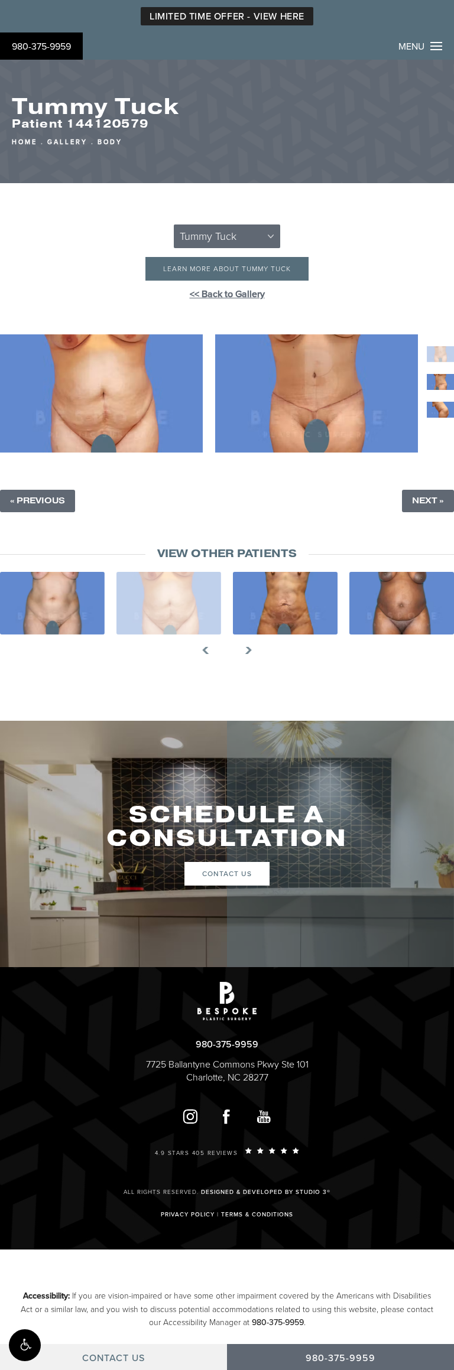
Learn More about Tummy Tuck (227, 269)
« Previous (37, 500)
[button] (25, 1345)
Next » (428, 500)
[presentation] (210, 650)
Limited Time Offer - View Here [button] (227, 16)
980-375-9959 (41, 47)
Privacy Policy (188, 1214)
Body (110, 142)
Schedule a (227, 826)
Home (24, 142)
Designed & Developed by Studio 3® (265, 1192)
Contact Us (227, 874)
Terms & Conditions (257, 1214)
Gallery (67, 142)
